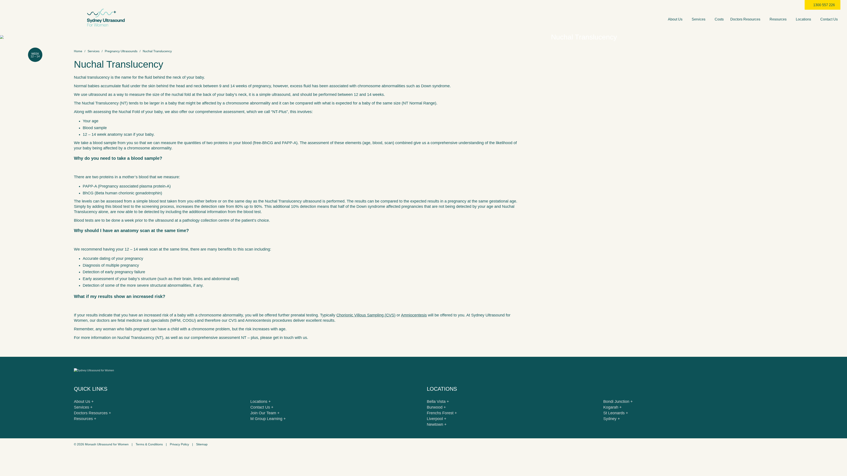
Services (699, 19)
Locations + (260, 401)
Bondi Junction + (618, 401)
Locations (804, 19)
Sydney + (611, 418)
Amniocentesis (414, 315)
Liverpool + (436, 418)
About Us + (84, 401)
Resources (778, 19)
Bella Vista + (438, 401)
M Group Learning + (268, 418)
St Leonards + (615, 413)
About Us (675, 19)
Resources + (85, 418)
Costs (719, 19)
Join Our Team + (265, 413)
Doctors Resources (745, 19)
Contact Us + (262, 407)
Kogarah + (612, 407)
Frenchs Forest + (442, 413)
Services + (83, 407)
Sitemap (202, 444)
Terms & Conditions (149, 444)
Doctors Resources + (92, 413)
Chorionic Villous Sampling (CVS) (365, 315)
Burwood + (436, 407)
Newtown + (437, 424)
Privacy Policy (179, 444)
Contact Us (829, 19)
